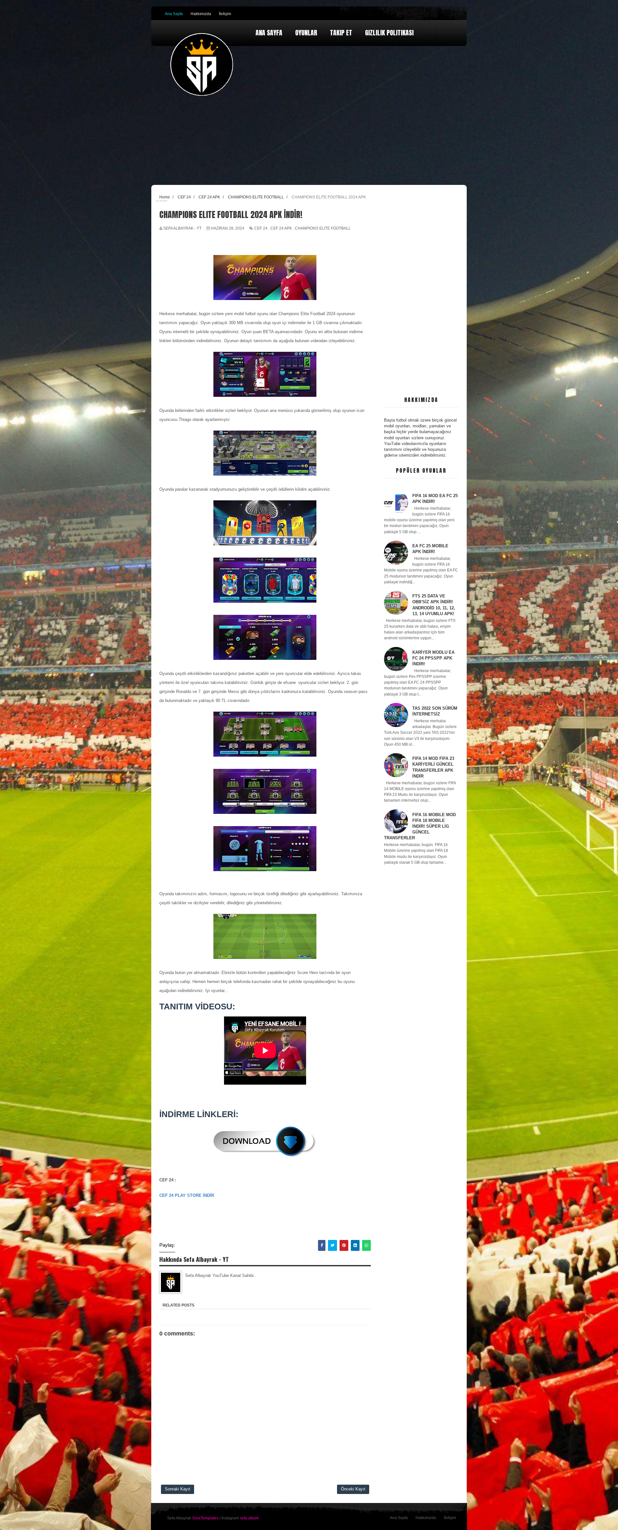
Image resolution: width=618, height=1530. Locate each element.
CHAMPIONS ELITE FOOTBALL (323, 228)
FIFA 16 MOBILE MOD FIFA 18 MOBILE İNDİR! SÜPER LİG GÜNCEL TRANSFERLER (420, 826)
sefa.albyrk (249, 1518)
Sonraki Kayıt (177, 1489)
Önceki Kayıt (353, 1489)
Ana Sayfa (174, 14)
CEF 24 (260, 228)
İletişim (225, 14)
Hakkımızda (201, 14)
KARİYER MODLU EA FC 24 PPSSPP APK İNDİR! (433, 658)
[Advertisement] (421, 291)
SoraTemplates (205, 1518)
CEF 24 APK (281, 228)
